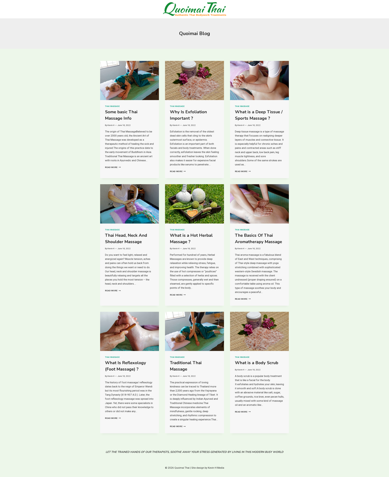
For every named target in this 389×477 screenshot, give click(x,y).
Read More (113, 167)
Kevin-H (111, 125)
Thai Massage (112, 106)
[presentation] (129, 80)
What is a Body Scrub (256, 363)
